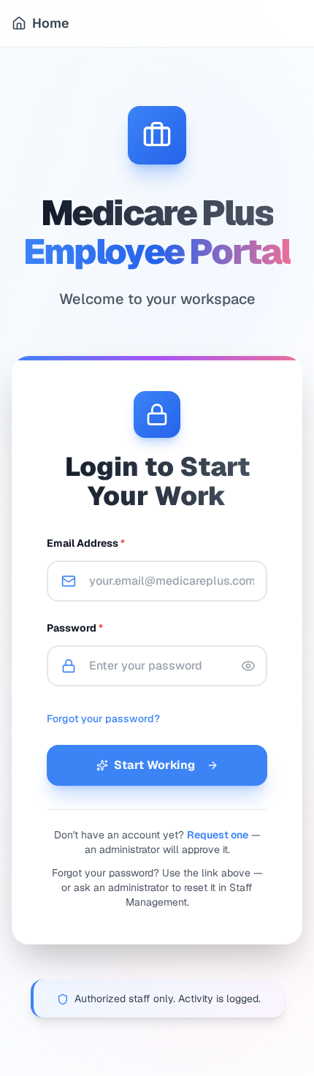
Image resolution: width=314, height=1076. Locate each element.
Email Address (86, 543)
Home (50, 23)
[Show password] (248, 666)
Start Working (154, 765)
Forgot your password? (103, 718)
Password (75, 627)
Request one (217, 834)
